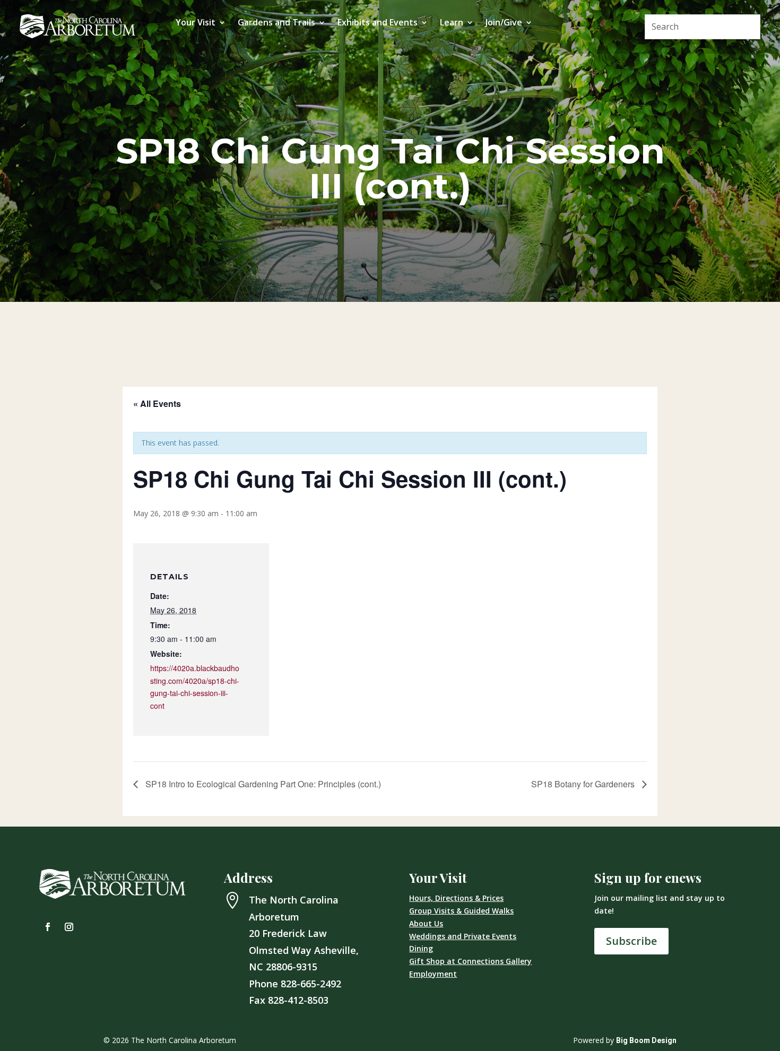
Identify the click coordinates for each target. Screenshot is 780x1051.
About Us (426, 923)
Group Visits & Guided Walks (461, 911)
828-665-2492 (311, 983)
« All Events (157, 403)
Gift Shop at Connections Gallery (470, 961)
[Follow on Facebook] (47, 926)
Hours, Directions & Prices (456, 898)
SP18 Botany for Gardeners (584, 784)
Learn (451, 23)
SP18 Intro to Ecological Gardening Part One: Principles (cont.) (262, 784)
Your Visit (195, 23)
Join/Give (504, 23)
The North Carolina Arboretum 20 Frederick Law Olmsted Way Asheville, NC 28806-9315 (304, 933)
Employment (433, 974)
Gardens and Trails (276, 23)
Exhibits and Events (377, 23)
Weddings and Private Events (462, 936)
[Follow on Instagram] (68, 926)
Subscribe (631, 941)
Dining (421, 948)
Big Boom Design (646, 1040)
